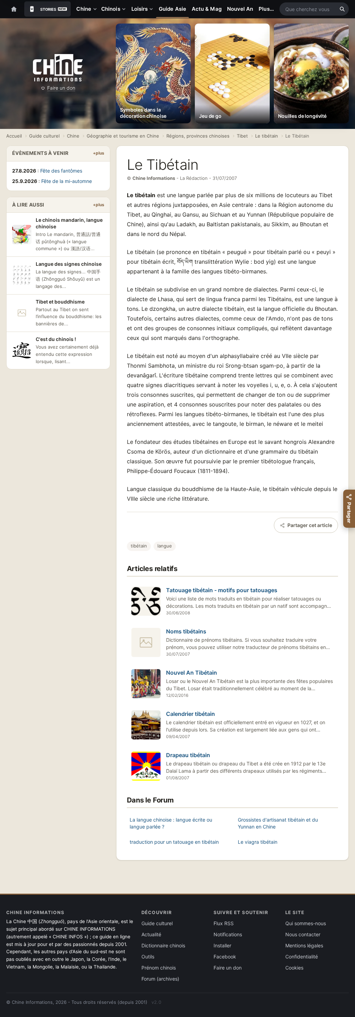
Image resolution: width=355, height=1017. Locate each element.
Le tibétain (266, 136)
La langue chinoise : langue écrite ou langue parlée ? (171, 823)
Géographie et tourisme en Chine (123, 136)
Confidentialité (301, 956)
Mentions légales (304, 945)
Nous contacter (302, 934)
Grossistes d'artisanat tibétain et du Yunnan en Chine (278, 823)
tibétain (139, 546)
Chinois (110, 9)
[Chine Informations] (58, 67)
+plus (98, 153)
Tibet (242, 136)
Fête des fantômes (61, 171)
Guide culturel (44, 136)
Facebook (225, 956)
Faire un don (61, 88)
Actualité (151, 934)
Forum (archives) (160, 979)
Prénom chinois (158, 968)
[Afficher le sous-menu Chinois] (125, 9)
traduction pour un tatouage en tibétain (174, 842)
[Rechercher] (342, 9)
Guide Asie (172, 9)
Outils (147, 956)
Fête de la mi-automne (66, 181)
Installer (222, 945)
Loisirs (139, 9)
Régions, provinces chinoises (198, 136)
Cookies (294, 968)
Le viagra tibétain (257, 842)
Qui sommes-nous (305, 923)
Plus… (266, 9)
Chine (83, 9)
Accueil (14, 136)
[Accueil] (13, 9)
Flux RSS (224, 923)
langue (164, 546)
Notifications (228, 934)
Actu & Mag (207, 9)
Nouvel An (240, 9)
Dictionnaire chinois (163, 945)
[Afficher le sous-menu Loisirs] (152, 9)
